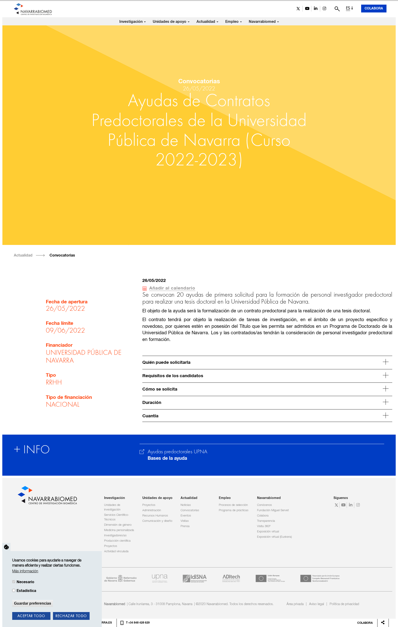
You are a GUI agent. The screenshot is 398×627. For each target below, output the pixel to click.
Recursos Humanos (155, 515)
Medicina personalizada (119, 530)
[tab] (267, 362)
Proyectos (110, 546)
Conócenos (264, 505)
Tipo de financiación (69, 397)
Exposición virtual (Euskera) (274, 536)
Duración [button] (151, 402)
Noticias (186, 505)
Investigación (131, 22)
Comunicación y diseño (157, 521)
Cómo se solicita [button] (159, 389)
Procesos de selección (233, 505)
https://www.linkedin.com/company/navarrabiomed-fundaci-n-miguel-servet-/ (316, 9)
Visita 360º (263, 526)
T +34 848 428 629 (138, 622)
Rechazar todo (71, 616)
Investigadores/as (115, 535)
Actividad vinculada (116, 551)
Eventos (186, 515)
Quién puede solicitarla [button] (166, 362)
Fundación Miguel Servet (273, 510)
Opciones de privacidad (6, 547)
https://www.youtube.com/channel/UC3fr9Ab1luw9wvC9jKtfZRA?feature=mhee (307, 9)
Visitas (185, 521)
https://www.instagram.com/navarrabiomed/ (324, 9)
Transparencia (266, 521)
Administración (151, 510)
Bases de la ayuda (167, 458)
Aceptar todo (31, 616)
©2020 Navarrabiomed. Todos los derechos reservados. (235, 604)
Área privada (295, 604)
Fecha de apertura (67, 302)
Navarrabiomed (263, 22)
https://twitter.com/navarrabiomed (298, 9)
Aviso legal (316, 604)
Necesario (25, 582)
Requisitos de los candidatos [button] (172, 376)
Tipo (51, 375)
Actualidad (206, 22)
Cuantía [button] (150, 416)
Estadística (26, 591)
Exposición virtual (268, 531)
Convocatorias (62, 255)
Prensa (185, 526)
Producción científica (117, 540)
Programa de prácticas (233, 510)
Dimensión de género (118, 524)
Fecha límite (59, 323)
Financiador (59, 345)
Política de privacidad (344, 604)
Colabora (374, 8)
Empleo (232, 22)
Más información (25, 571)
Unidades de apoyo (170, 22)
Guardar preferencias (32, 603)
